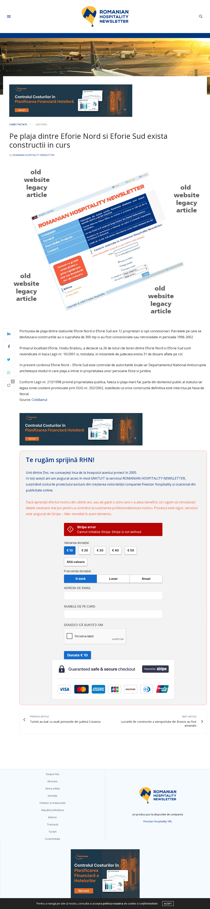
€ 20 (84, 550)
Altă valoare (76, 562)
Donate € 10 (77, 655)
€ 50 (130, 550)
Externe (52, 817)
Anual (146, 579)
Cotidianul (39, 399)
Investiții (52, 795)
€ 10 (70, 550)
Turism (53, 831)
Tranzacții (52, 824)
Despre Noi (52, 774)
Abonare (52, 781)
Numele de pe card (79, 606)
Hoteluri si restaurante (53, 803)
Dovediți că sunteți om (83, 625)
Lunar (113, 579)
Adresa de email (77, 588)
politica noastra (113, 903)
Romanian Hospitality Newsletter (33, 154)
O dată (80, 579)
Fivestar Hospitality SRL (157, 821)
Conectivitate (18, 124)
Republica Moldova (52, 810)
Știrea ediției (52, 788)
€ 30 (100, 550)
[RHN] (105, 16)
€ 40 (115, 550)
